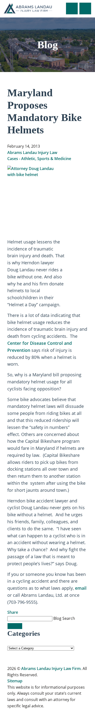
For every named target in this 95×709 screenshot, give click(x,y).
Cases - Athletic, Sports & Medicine (39, 158)
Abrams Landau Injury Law (32, 152)
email (80, 588)
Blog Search (64, 618)
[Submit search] (14, 626)
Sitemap (14, 681)
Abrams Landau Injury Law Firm (51, 668)
